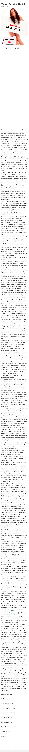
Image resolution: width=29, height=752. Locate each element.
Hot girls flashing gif (6, 717)
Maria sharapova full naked (8, 727)
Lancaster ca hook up (7, 694)
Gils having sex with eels (7, 713)
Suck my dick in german (7, 699)
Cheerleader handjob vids (8, 708)
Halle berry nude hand (7, 703)
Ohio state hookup (6, 736)
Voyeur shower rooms (7, 731)
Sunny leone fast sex (6, 722)
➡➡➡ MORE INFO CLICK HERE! (10, 48)
